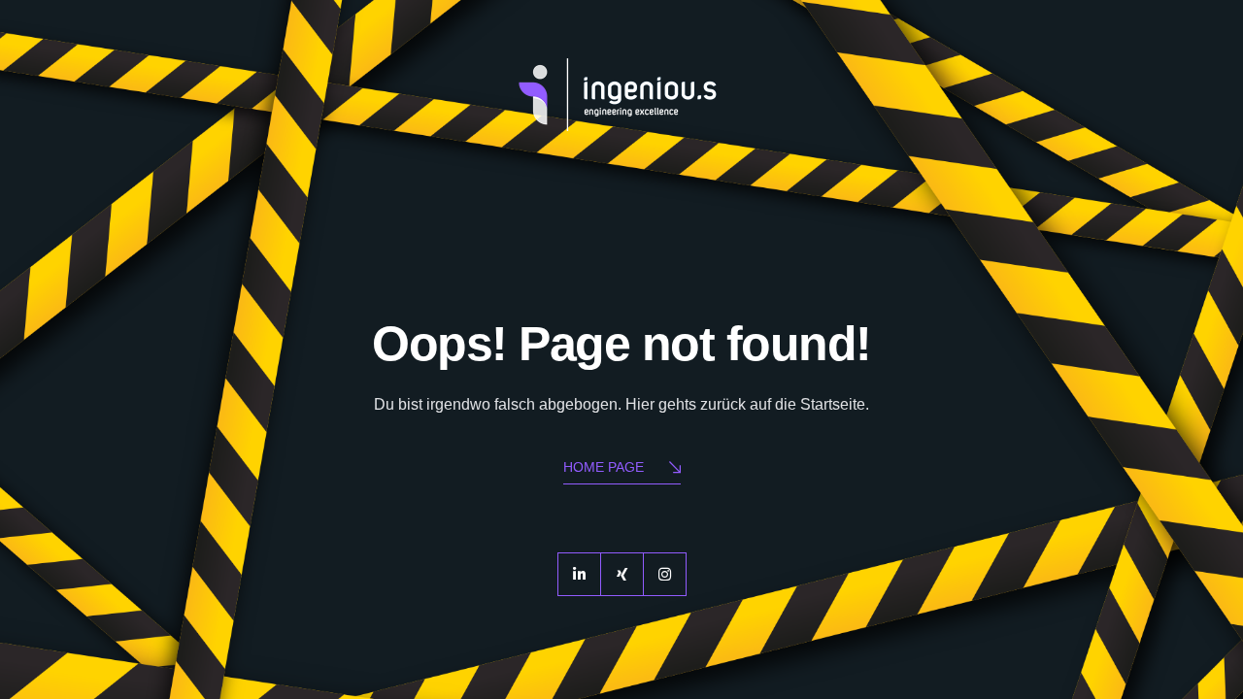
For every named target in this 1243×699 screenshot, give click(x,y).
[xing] (622, 574)
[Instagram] (665, 574)
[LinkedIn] (579, 574)
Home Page (603, 467)
